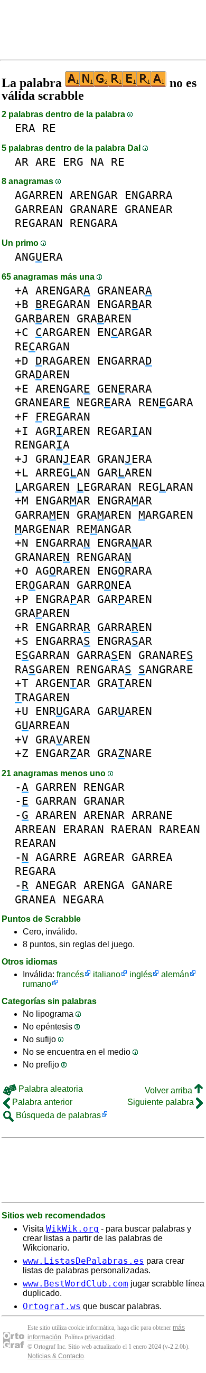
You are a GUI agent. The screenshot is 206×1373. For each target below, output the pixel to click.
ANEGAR (56, 885)
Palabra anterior (41, 1102)
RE (49, 128)
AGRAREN (62, 430)
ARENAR (104, 815)
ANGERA (39, 256)
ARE (45, 161)
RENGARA (94, 223)
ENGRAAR (124, 500)
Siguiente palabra (161, 1102)
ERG (73, 161)
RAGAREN (62, 360)
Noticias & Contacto (55, 1356)
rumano (37, 983)
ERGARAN (42, 585)
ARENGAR (94, 195)
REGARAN (39, 223)
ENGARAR (124, 304)
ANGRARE (165, 669)
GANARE (152, 885)
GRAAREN (104, 318)
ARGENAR (42, 529)
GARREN (56, 787)
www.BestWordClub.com (75, 1284)
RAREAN (179, 829)
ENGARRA (149, 195)
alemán (175, 974)
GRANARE (94, 209)
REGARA (35, 871)
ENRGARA (62, 711)
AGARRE (56, 857)
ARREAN (35, 829)
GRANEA (35, 899)
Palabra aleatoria (49, 1088)
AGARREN (39, 195)
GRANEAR (149, 209)
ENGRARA (124, 570)
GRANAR (104, 800)
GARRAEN (42, 514)
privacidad (100, 1337)
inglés (140, 974)
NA (97, 161)
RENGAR (104, 787)
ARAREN (56, 815)
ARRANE (152, 815)
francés (70, 974)
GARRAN (56, 800)
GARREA (152, 857)
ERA (25, 128)
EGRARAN (104, 486)
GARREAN (39, 209)
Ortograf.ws (52, 1306)
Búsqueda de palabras (57, 1115)
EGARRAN (42, 655)
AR (22, 161)
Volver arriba (169, 1090)
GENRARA (124, 388)
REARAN (35, 843)
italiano (106, 974)
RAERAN (131, 829)
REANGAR (104, 529)
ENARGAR (124, 332)
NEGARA (83, 899)
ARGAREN (62, 332)
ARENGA (104, 885)
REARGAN (42, 346)
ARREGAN (62, 472)
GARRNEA (104, 585)
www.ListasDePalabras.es (83, 1261)
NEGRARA (104, 402)
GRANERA (124, 458)
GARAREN (42, 318)
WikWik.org (72, 1229)
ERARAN (83, 829)
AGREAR (104, 857)
